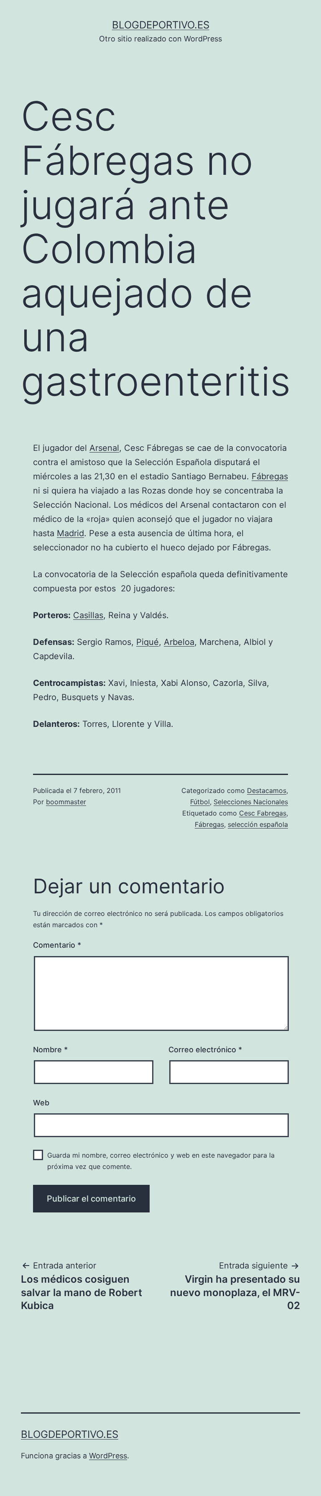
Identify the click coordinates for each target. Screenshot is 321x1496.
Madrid (70, 533)
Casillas (88, 615)
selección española (258, 824)
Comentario (57, 945)
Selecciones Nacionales (251, 802)
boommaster (66, 802)
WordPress (108, 1455)
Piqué (147, 642)
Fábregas (270, 476)
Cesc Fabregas (262, 813)
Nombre (50, 1049)
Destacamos (266, 790)
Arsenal (104, 448)
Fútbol (200, 802)
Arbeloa (179, 642)
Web (41, 1102)
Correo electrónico (205, 1049)
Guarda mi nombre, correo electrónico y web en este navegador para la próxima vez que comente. (161, 1161)
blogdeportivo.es (160, 25)
